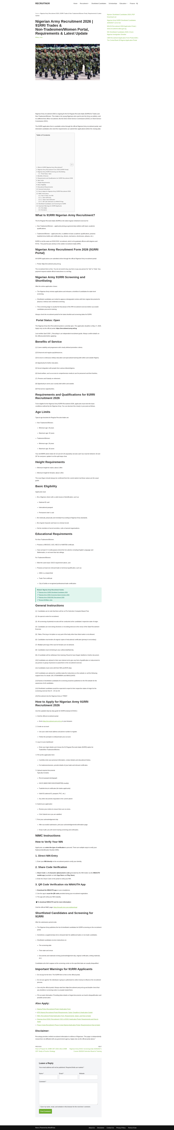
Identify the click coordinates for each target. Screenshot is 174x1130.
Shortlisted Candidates (98, 3)
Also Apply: (44, 208)
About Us (92, 1128)
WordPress (51, 1127)
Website (81, 1073)
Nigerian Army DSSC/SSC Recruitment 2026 (51, 597)
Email (61, 1073)
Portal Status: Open (46, 173)
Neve (37, 1127)
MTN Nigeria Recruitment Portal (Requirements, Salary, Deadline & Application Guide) (65, 1012)
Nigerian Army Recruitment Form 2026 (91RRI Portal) (53, 169)
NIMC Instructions (43, 193)
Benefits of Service (43, 176)
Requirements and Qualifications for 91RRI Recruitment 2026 (55, 178)
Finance (132, 3)
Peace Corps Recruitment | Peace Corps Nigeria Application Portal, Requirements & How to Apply (68, 1025)
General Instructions (44, 189)
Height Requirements (44, 182)
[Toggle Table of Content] (71, 164)
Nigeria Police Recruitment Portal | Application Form (54, 1009)
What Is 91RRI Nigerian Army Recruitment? (50, 167)
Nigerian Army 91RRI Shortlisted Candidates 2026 (53, 592)
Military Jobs (39, 37)
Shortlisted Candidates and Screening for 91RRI (52, 203)
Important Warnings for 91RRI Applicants (50, 206)
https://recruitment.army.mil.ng (52, 721)
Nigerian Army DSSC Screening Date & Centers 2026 (54, 595)
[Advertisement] (68, 99)
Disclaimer (100, 1128)
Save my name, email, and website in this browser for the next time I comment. (65, 1107)
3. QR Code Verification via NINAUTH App (52, 201)
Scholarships (113, 3)
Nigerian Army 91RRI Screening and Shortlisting (51, 171)
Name (41, 1073)
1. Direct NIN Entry (46, 197)
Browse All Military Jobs (45, 600)
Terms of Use (132, 1128)
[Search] (137, 3)
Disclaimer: (44, 210)
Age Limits (41, 180)
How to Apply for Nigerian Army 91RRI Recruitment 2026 (54, 191)
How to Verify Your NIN (47, 195)
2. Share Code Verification (48, 199)
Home (75, 3)
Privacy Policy (121, 1128)
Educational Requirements (45, 187)
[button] (88, 3)
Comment (42, 1081)
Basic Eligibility (42, 184)
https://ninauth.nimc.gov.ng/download (65, 907)
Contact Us (110, 1128)
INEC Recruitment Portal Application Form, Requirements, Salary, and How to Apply (64, 1016)
